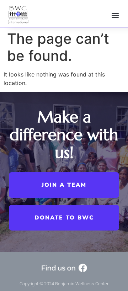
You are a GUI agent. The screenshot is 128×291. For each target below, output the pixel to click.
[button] (115, 15)
